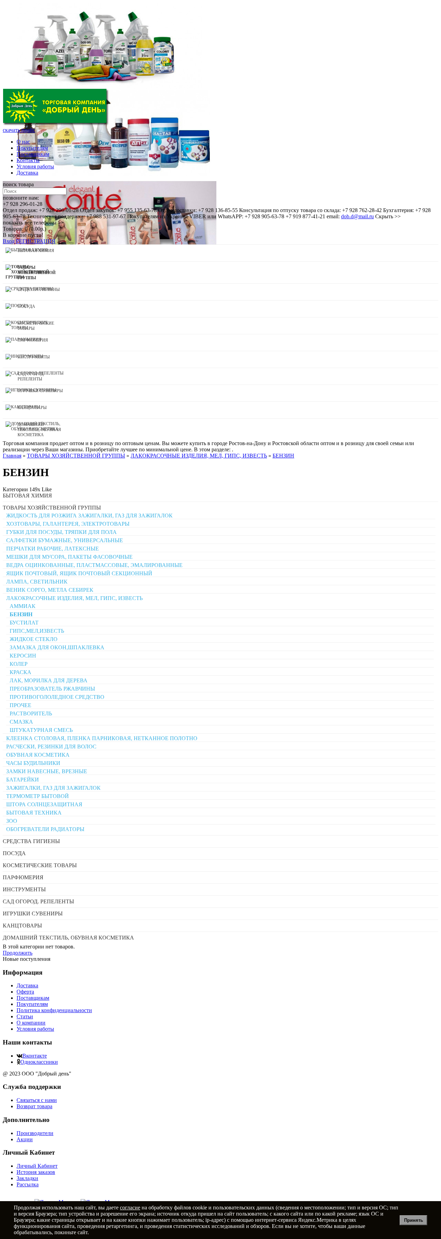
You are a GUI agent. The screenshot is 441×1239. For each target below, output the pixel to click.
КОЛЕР (19, 664)
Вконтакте (34, 1056)
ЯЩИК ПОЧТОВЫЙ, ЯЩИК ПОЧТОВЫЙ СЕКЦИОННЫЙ (79, 573)
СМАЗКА (21, 722)
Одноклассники (39, 1062)
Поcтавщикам (33, 154)
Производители (35, 1133)
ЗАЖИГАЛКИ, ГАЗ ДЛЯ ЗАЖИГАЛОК (53, 788)
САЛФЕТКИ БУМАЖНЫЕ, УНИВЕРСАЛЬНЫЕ (64, 540)
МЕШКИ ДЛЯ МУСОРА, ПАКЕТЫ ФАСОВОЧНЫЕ (69, 557)
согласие (130, 1207)
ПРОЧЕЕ (20, 705)
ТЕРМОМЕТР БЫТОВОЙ (37, 796)
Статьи (25, 1016)
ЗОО (11, 821)
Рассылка (28, 1184)
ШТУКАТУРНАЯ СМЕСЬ (41, 730)
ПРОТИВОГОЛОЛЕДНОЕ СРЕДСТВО (57, 697)
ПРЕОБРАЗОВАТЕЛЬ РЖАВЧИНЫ (52, 689)
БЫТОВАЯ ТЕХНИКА (34, 813)
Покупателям (32, 148)
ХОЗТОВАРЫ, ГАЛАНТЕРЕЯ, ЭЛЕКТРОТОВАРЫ (68, 524)
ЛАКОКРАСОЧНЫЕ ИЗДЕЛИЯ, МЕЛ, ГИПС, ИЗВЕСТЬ (74, 598)
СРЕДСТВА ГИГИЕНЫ (31, 841)
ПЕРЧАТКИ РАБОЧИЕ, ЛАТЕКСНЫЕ (52, 549)
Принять (413, 1220)
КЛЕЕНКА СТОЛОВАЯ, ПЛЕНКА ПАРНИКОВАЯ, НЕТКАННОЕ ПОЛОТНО (101, 738)
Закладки (27, 1178)
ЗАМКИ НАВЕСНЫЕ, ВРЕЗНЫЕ (46, 771)
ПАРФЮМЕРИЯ (23, 877)
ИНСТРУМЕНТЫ (24, 889)
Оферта (25, 992)
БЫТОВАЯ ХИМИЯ (27, 495)
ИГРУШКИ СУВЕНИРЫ (33, 913)
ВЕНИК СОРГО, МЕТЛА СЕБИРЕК (49, 590)
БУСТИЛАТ (24, 623)
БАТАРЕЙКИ (22, 780)
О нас (23, 142)
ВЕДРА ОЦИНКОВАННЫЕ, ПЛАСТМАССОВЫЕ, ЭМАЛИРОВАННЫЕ (94, 565)
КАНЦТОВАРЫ (22, 925)
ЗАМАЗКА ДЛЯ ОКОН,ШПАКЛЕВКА (57, 647)
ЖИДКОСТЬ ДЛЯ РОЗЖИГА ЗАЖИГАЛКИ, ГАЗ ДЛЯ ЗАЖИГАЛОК (89, 515)
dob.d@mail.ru (357, 216)
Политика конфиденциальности (54, 1010)
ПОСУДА (14, 853)
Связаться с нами (37, 1100)
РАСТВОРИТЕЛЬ (31, 713)
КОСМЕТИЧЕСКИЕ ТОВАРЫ (40, 865)
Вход (8, 241)
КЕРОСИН (23, 656)
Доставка (27, 173)
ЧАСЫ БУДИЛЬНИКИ (33, 763)
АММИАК (22, 606)
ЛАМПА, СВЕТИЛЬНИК (37, 582)
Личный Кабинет (37, 1166)
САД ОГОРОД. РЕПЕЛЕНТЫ (38, 901)
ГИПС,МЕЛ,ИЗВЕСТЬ (37, 631)
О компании (31, 1023)
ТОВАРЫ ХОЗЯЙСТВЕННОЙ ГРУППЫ (52, 508)
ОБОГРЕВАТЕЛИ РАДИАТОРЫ (45, 829)
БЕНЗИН (21, 614)
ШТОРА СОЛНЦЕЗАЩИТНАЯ (44, 804)
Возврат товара (34, 1106)
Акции (25, 1139)
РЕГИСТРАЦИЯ (35, 241)
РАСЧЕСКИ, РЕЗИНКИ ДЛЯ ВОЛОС (51, 746)
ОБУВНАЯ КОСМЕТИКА (38, 755)
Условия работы (35, 166)
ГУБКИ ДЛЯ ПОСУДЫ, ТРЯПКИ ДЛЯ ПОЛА (61, 532)
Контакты (28, 160)
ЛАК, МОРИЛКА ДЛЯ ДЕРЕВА (49, 680)
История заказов (36, 1172)
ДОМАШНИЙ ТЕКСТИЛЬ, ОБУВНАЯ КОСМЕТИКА (68, 938)
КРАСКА (20, 672)
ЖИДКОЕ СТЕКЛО (34, 639)
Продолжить (17, 953)
